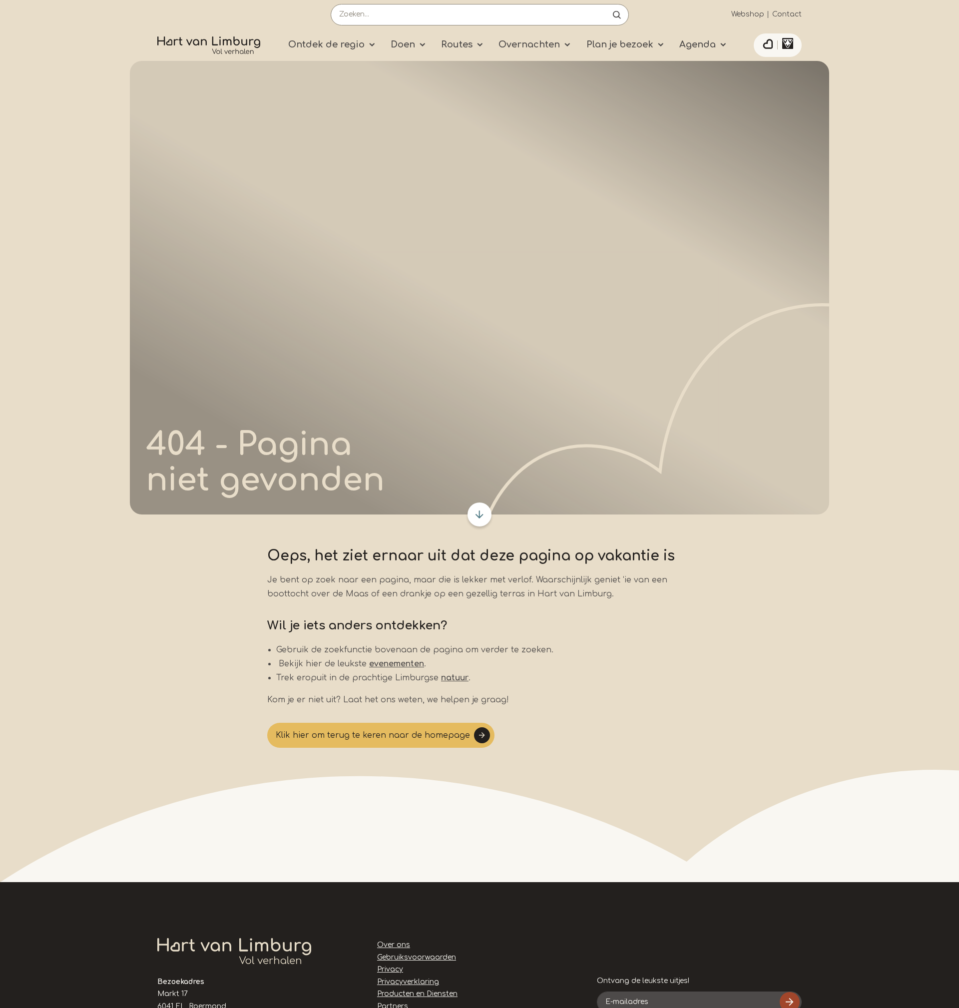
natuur (455, 677)
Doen (403, 44)
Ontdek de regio (326, 44)
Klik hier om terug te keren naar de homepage (373, 735)
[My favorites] (768, 45)
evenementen (396, 663)
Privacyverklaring (408, 982)
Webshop (747, 14)
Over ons (393, 945)
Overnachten (529, 44)
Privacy (390, 969)
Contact (787, 14)
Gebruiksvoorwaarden (416, 957)
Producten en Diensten (417, 994)
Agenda (697, 44)
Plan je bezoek (619, 44)
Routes (457, 44)
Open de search (617, 14)
